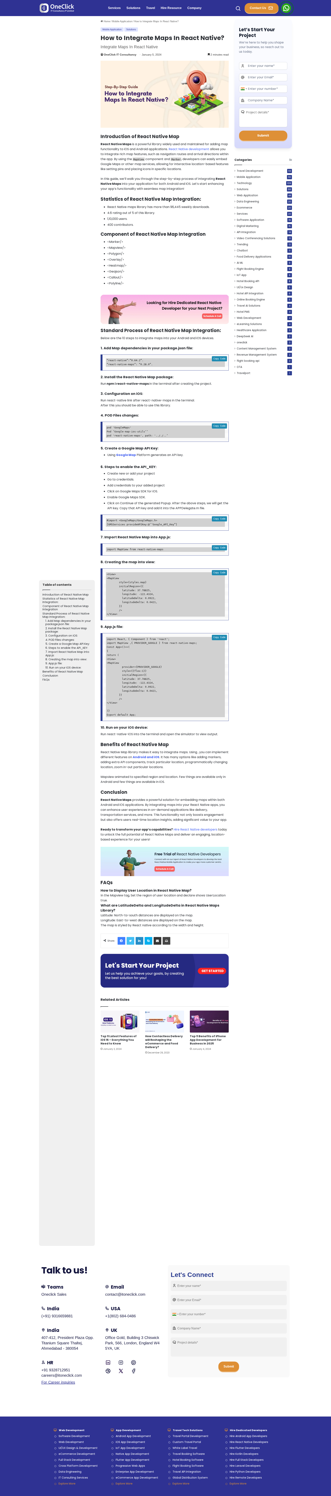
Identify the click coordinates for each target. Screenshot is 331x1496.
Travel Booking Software (189, 1454)
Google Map (126, 455)
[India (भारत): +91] (243, 88)
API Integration (246, 232)
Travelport (243, 373)
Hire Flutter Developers (245, 1448)
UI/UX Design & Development (78, 1448)
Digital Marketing (248, 226)
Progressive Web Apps (130, 1466)
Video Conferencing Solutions (256, 238)
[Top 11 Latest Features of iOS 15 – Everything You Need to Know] (120, 1022)
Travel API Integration (187, 1472)
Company (194, 8)
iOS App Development (130, 1442)
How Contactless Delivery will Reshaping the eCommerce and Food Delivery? (164, 1041)
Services (114, 8)
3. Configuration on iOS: (61, 635)
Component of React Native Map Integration (66, 608)
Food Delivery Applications (254, 257)
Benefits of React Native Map (63, 671)
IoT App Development (130, 1448)
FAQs (46, 679)
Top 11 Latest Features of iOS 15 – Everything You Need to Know (119, 1039)
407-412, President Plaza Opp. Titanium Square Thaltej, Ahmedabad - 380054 (67, 1343)
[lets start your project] (165, 970)
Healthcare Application (251, 330)
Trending (242, 244)
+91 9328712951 (55, 1370)
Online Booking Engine (251, 299)
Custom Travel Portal (187, 1442)
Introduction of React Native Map (66, 594)
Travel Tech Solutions (188, 1430)
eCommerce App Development (137, 1478)
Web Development (249, 318)
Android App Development (133, 1436)
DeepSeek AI (245, 336)
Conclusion (50, 675)
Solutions (133, 8)
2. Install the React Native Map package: (66, 630)
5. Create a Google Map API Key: (67, 644)
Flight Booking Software (188, 1466)
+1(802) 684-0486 (120, 1316)
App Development (128, 1430)
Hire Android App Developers (248, 1436)
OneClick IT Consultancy (120, 54)
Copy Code (219, 358)
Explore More (67, 1483)
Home (106, 21)
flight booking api (248, 361)
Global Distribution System (190, 1478)
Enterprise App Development (135, 1472)
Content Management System (256, 348)
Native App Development (132, 1454)
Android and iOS (146, 757)
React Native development (189, 149)
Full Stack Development (74, 1460)
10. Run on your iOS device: (63, 667)
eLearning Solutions (249, 324)
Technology (244, 183)
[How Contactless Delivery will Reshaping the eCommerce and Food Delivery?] (164, 1022)
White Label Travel (185, 1448)
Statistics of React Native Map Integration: (63, 600)
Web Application (247, 195)
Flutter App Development (132, 1460)
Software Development (74, 1436)
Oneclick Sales (53, 1294)
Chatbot (242, 250)
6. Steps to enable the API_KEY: (66, 648)
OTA (239, 367)
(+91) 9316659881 (57, 1316)
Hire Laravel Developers (245, 1466)
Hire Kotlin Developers (244, 1454)
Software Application (250, 220)
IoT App (242, 275)
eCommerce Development (77, 1454)
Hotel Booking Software (188, 1460)
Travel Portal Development (190, 1436)
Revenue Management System (257, 355)
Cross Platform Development (78, 1466)
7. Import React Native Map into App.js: (67, 653)
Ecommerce (244, 208)
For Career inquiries (58, 1382)
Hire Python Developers (245, 1472)
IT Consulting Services (73, 1478)
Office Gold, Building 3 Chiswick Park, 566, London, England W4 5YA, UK (132, 1343)
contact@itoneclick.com (125, 1294)
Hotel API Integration (250, 293)
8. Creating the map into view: (66, 659)
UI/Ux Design (245, 287)
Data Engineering (248, 201)
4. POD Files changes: (60, 640)
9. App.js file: (53, 663)
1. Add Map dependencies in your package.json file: (68, 622)
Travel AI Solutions (248, 306)
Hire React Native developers (195, 829)
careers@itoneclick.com (61, 1375)
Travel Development (250, 171)
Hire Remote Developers (246, 1478)
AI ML (240, 263)
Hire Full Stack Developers (247, 1460)
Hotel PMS (243, 312)
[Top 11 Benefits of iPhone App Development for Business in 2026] (209, 1022)
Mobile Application (122, 21)
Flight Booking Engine (250, 269)
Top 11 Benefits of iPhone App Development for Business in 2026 (208, 1039)
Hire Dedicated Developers (248, 1430)
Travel (150, 8)
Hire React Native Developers (249, 1442)
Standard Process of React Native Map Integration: (66, 615)
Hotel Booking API (248, 281)
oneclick (242, 342)
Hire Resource (171, 8)
